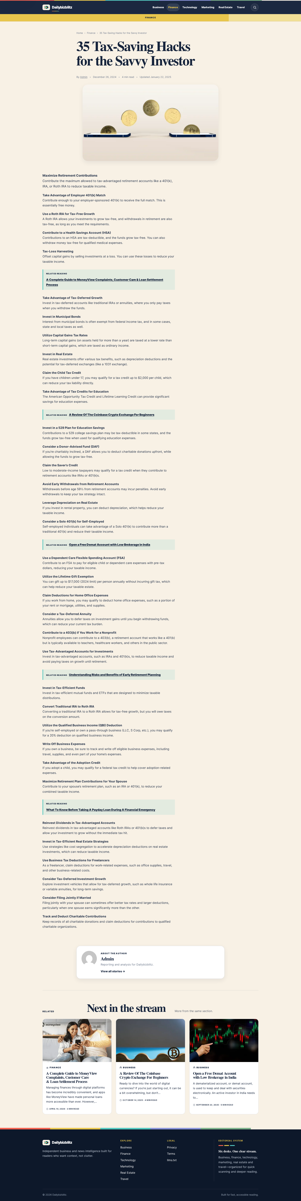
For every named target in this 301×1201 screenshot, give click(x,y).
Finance (173, 7)
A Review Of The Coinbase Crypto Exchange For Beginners (111, 414)
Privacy (172, 1147)
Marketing (208, 7)
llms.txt (172, 1160)
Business (158, 7)
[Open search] (254, 7)
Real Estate (226, 7)
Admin (83, 76)
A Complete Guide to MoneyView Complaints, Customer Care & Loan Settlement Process (104, 282)
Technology (189, 7)
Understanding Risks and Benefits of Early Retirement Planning (115, 675)
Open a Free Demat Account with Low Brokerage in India (109, 544)
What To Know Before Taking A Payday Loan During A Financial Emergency (100, 810)
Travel (241, 7)
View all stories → (113, 971)
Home (79, 33)
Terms (171, 1153)
